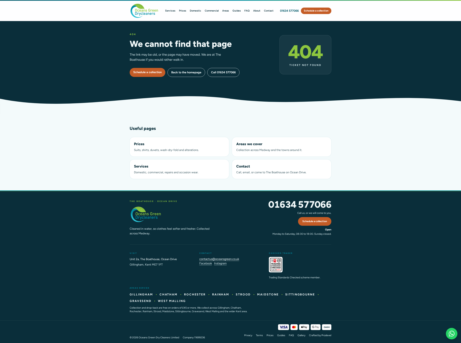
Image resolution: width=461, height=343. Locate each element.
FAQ (247, 10)
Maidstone (268, 294)
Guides (236, 10)
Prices (182, 10)
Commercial (212, 10)
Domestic (195, 10)
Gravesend (140, 301)
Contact (269, 10)
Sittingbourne (300, 294)
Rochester (195, 294)
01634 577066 (289, 10)
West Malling (172, 301)
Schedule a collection (316, 10)
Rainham (220, 294)
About (256, 10)
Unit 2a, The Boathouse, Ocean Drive (153, 259)
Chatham (169, 294)
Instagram (220, 263)
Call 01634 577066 (223, 72)
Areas (225, 10)
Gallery (301, 335)
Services (170, 10)
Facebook (205, 263)
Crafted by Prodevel (320, 335)
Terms (259, 335)
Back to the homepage (186, 72)
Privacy (248, 335)
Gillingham (141, 294)
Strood (243, 294)
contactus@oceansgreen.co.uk (219, 259)
